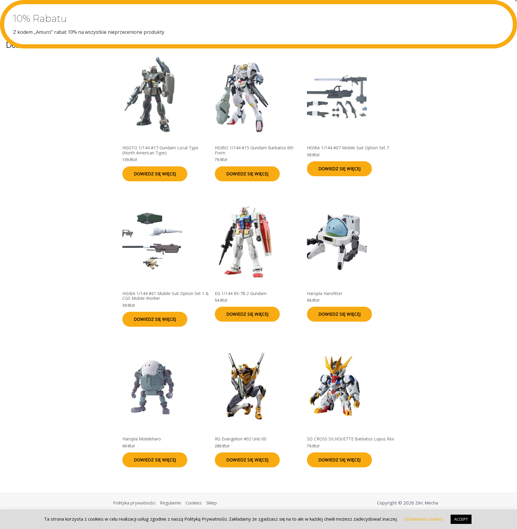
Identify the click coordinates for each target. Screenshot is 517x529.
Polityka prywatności (134, 503)
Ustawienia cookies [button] (423, 519)
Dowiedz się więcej (155, 174)
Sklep (211, 503)
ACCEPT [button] (461, 519)
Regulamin (170, 503)
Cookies (193, 503)
